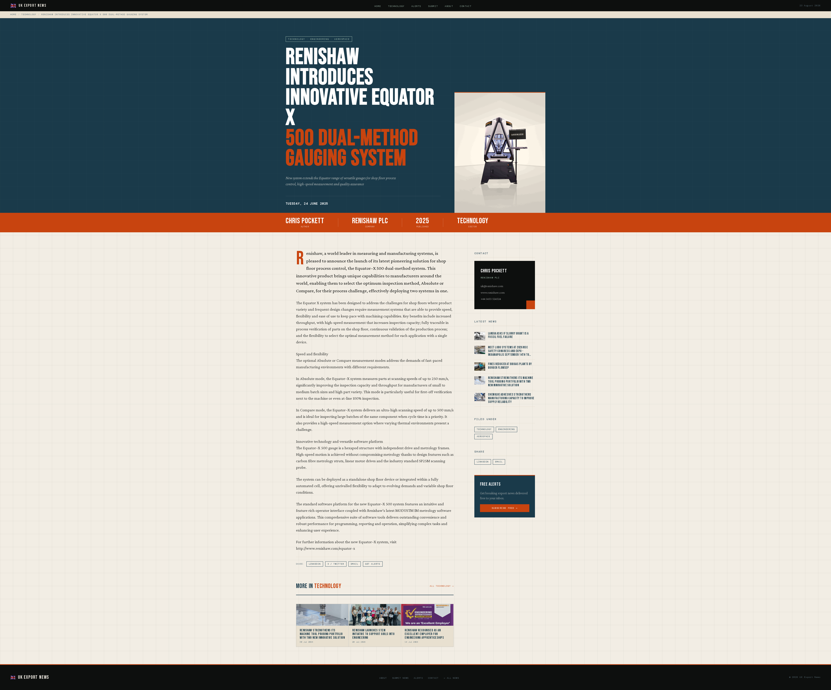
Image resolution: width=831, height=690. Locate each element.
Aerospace (483, 436)
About (449, 6)
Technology (396, 6)
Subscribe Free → (505, 508)
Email (354, 564)
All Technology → (442, 586)
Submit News (400, 678)
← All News (451, 678)
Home (378, 6)
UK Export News (32, 5)
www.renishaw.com (493, 292)
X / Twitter (336, 564)
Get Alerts (372, 564)
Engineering (506, 429)
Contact (465, 6)
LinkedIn (315, 564)
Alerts (416, 6)
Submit (433, 6)
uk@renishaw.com (492, 286)
